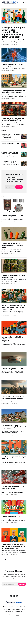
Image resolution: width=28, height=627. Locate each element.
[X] (11, 596)
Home (5, 606)
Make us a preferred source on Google (14, 609)
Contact (22, 606)
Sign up (11, 606)
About (16, 606)
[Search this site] (23, 2)
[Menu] (26, 2)
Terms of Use (19, 611)
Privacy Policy (9, 611)
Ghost (17, 615)
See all (3, 560)
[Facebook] (14, 596)
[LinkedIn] (17, 596)
